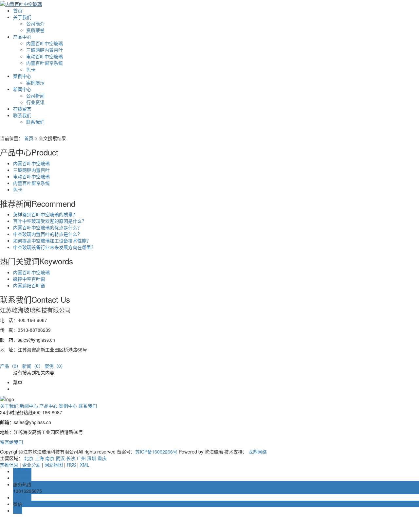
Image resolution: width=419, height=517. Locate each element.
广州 (81, 458)
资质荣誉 (35, 30)
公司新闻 (35, 95)
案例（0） (55, 366)
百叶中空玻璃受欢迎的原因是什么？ (49, 221)
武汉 (60, 458)
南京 (49, 458)
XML (84, 464)
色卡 (30, 69)
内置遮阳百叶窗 (29, 285)
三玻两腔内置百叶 (44, 49)
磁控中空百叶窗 (29, 279)
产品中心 (22, 36)
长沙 (70, 458)
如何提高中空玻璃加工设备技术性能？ (52, 240)
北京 (28, 458)
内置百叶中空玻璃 (44, 43)
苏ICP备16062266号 (156, 451)
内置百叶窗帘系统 (44, 63)
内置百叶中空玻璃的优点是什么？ (47, 227)
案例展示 (35, 82)
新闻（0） (32, 366)
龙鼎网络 (257, 451)
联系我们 (22, 115)
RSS (71, 464)
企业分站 (31, 464)
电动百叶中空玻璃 (44, 56)
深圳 (91, 458)
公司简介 (35, 23)
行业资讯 (35, 102)
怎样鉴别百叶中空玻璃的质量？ (45, 214)
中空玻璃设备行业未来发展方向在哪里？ (54, 247)
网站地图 (54, 464)
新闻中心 (22, 89)
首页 (17, 10)
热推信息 (9, 464)
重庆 (102, 458)
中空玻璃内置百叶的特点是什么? (46, 234)
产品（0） (10, 366)
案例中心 (22, 76)
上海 (39, 458)
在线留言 (22, 108)
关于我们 (22, 17)
